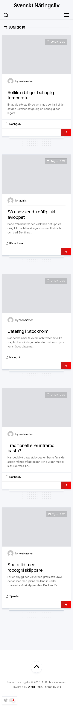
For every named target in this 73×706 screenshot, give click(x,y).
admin (23, 200)
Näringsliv (15, 123)
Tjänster (14, 596)
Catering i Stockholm (27, 331)
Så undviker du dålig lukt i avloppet (32, 214)
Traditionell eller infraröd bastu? (30, 448)
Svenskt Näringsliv (36, 5)
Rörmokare (16, 243)
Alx (59, 687)
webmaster (26, 81)
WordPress (35, 687)
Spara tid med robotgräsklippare (24, 567)
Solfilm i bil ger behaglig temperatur (30, 95)
